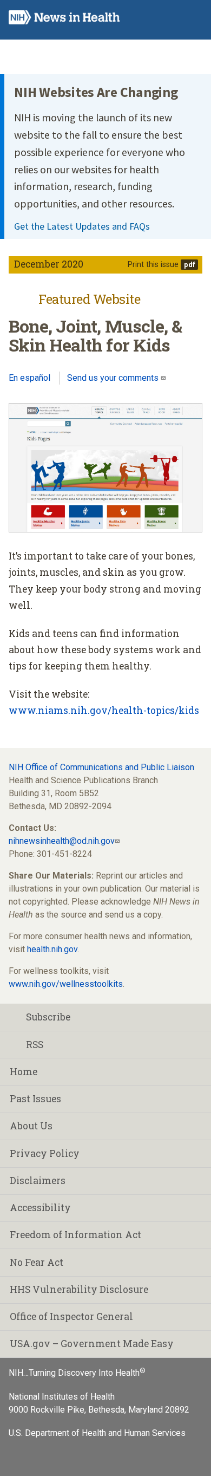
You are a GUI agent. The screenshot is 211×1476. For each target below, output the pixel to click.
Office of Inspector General (71, 1316)
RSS (34, 1044)
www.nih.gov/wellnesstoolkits (66, 984)
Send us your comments (114, 378)
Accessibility (40, 1207)
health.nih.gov (52, 949)
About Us (31, 1126)
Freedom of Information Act (75, 1234)
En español (29, 378)
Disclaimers (37, 1180)
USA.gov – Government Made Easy (92, 1343)
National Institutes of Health (62, 1397)
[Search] (171, 17)
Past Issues (35, 1099)
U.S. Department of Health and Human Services (97, 1433)
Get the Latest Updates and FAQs (82, 226)
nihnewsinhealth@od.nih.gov (62, 841)
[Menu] (192, 17)
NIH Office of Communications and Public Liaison (101, 767)
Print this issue (153, 264)
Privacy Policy (45, 1153)
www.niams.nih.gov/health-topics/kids (104, 710)
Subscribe (48, 1017)
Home (23, 1071)
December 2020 (48, 264)
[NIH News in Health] (64, 19)
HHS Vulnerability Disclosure (79, 1289)
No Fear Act (36, 1262)
